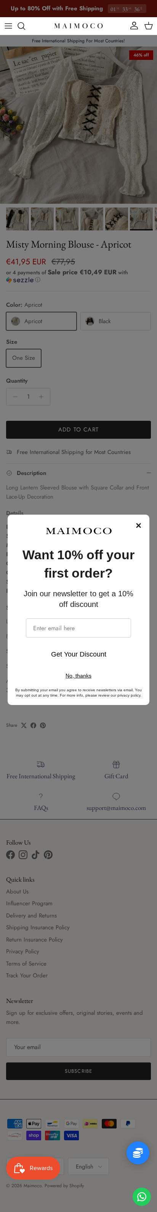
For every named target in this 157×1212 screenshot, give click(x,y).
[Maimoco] (78, 26)
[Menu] (8, 26)
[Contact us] (142, 1197)
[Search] (25, 26)
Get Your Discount (78, 654)
